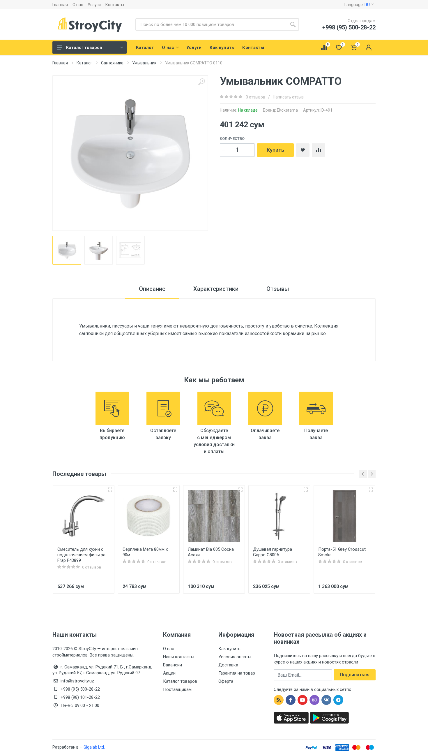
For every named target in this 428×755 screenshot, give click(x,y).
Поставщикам (177, 689)
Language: (357, 4)
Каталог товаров (84, 47)
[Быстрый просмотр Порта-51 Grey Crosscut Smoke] (371, 489)
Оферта (225, 681)
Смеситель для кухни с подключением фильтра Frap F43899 (81, 555)
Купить (275, 150)
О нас (77, 5)
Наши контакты (178, 656)
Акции (169, 673)
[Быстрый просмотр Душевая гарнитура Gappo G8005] (305, 489)
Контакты (114, 5)
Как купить (229, 648)
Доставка (228, 665)
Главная (60, 5)
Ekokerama (287, 110)
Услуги (94, 5)
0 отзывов (255, 97)
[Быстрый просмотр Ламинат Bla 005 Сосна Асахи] (240, 489)
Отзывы (277, 288)
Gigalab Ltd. (94, 747)
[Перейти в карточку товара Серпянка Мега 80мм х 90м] (149, 516)
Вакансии (172, 665)
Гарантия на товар (236, 673)
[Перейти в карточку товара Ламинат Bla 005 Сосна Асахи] (214, 516)
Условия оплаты (234, 656)
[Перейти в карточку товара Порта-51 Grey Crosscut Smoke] (344, 516)
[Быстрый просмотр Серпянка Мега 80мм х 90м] (175, 489)
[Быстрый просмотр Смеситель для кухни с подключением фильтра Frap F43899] (110, 489)
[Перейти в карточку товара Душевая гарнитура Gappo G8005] (279, 516)
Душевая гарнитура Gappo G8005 (272, 552)
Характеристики (215, 288)
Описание (152, 288)
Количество (232, 138)
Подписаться (354, 674)
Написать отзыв (288, 97)
